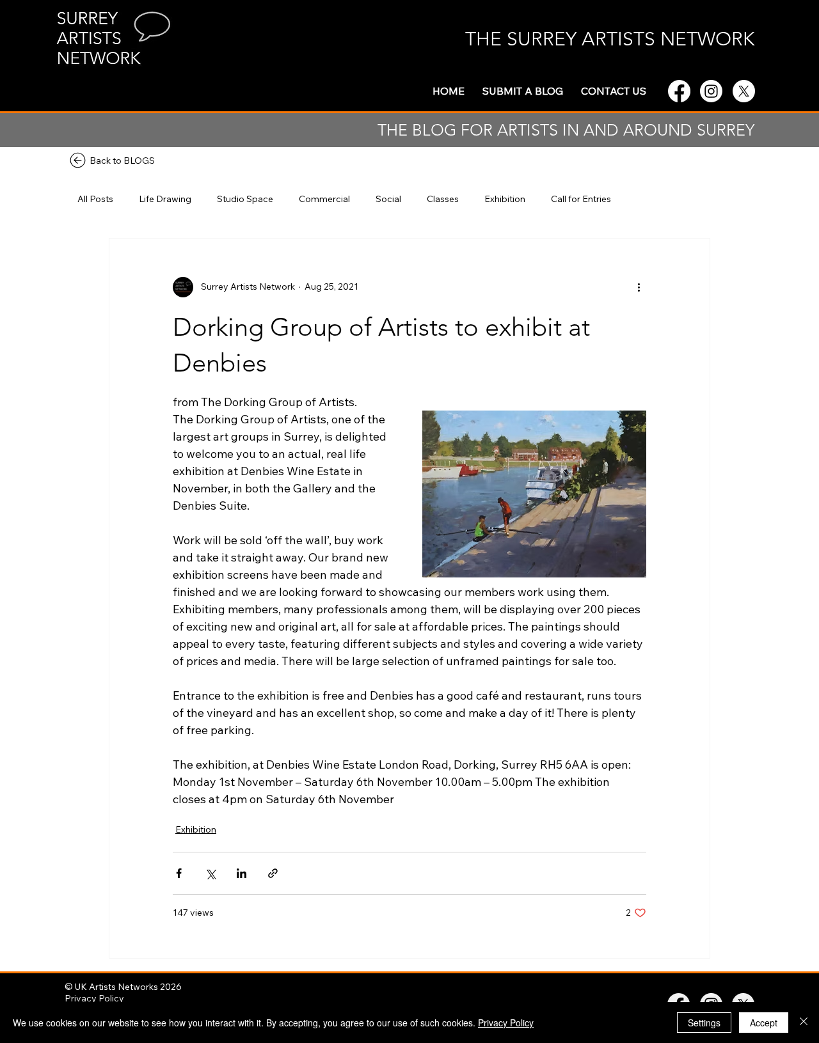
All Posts (95, 199)
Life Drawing (165, 199)
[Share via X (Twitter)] (210, 873)
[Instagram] (711, 91)
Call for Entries (581, 199)
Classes (443, 199)
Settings (704, 1022)
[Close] (803, 1022)
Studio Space (245, 199)
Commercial (324, 199)
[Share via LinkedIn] (241, 873)
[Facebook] (679, 91)
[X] (744, 91)
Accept (763, 1022)
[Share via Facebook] (179, 873)
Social (388, 199)
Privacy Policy (94, 998)
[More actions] (638, 287)
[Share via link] (273, 873)
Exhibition (504, 199)
